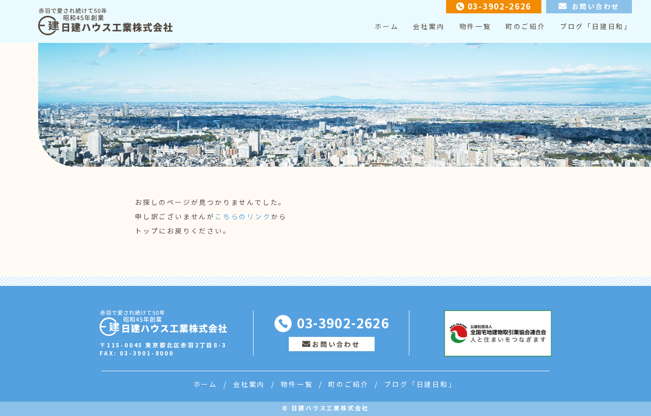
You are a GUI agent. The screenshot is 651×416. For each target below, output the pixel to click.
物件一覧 (475, 26)
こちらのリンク (243, 216)
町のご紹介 (526, 26)
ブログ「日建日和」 (596, 26)
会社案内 (429, 26)
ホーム (386, 26)
